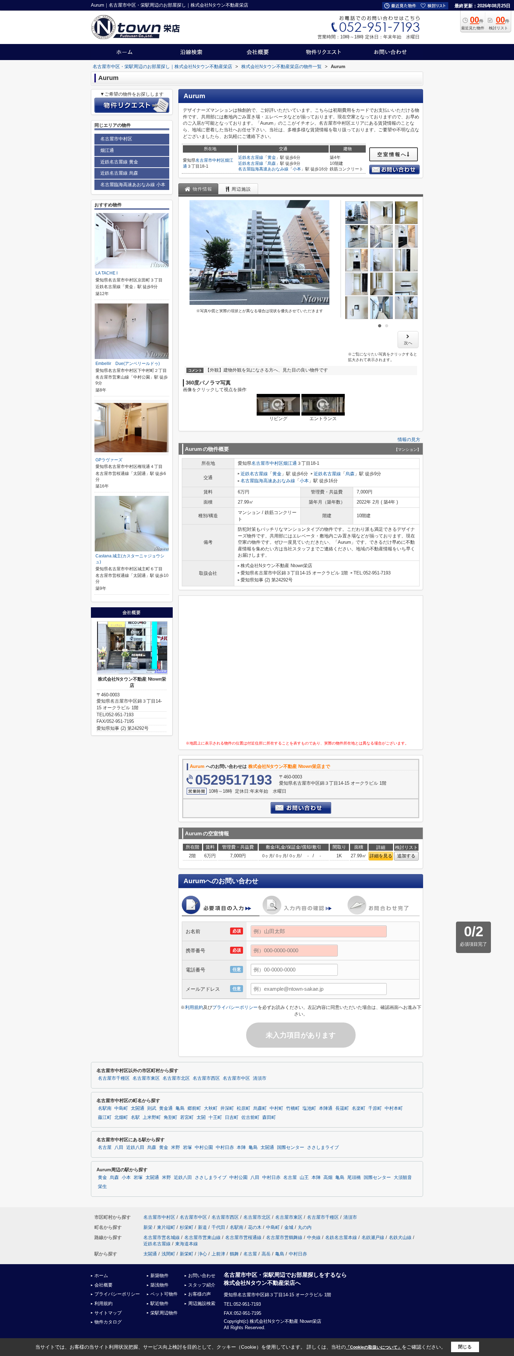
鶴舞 (234, 1253)
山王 (304, 1177)
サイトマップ (108, 1312)
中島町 (121, 1108)
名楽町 (358, 1108)
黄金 (271, 157)
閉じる (465, 1346)
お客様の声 (199, 1294)
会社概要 (103, 1285)
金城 (288, 1227)
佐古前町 (250, 1117)
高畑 (328, 1177)
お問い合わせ (201, 1275)
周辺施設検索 (201, 1303)
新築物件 (159, 1275)
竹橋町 (293, 1108)
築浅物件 (159, 1285)
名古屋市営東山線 (202, 1237)
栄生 (102, 1186)
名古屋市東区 (146, 1078)
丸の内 (305, 1227)
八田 (118, 1147)
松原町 (243, 1108)
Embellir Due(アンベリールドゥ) (127, 363)
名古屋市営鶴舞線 (284, 1237)
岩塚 (187, 1147)
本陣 (241, 1147)
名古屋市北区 (176, 1078)
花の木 (255, 1227)
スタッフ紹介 (201, 1285)
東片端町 (166, 1227)
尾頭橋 (354, 1177)
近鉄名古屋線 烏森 (119, 173)
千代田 (218, 1227)
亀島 (180, 1108)
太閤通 (137, 1108)
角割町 (170, 1117)
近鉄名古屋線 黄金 (119, 161)
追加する (406, 855)
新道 (202, 1227)
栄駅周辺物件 (164, 1312)
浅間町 (168, 1253)
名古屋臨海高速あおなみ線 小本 (132, 184)
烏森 (271, 163)
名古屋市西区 (206, 1078)
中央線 (314, 1237)
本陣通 (326, 1108)
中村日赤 (225, 1147)
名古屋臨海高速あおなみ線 (263, 169)
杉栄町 (186, 1227)
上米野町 (152, 1117)
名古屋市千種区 (114, 1078)
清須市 (259, 1078)
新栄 (147, 1227)
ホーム (101, 1275)
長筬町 (342, 1108)
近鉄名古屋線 (250, 157)
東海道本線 (186, 1243)
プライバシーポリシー (235, 1007)
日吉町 (231, 1117)
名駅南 (105, 1108)
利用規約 (194, 1007)
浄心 (202, 1253)
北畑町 (121, 1117)
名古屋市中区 (236, 1078)
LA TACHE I (106, 273)
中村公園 (204, 1147)
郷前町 (194, 1108)
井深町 (227, 1108)
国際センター (290, 1147)
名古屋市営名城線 (161, 1237)
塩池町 (309, 1108)
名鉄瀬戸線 (373, 1237)
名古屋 (105, 1147)
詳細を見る (381, 855)
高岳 (266, 1253)
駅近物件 (159, 1303)
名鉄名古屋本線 (341, 1237)
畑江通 (290, 463)
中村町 (276, 1108)
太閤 (201, 1117)
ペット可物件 (164, 1294)
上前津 (218, 1253)
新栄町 (186, 1253)
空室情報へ (392, 154)
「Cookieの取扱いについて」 (374, 1347)
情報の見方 (409, 439)
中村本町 (394, 1108)
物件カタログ (108, 1322)
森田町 (269, 1117)
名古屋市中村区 (210, 160)
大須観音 (403, 1177)
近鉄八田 (135, 1147)
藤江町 (105, 1117)
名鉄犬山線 (400, 1237)
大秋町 (210, 1108)
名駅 (135, 1117)
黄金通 (166, 1108)
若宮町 (187, 1117)
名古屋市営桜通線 (243, 1237)
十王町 (215, 1117)
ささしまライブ (323, 1147)
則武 (151, 1108)
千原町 (375, 1108)
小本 (297, 169)
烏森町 (260, 1108)
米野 (175, 1147)
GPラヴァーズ (108, 459)
